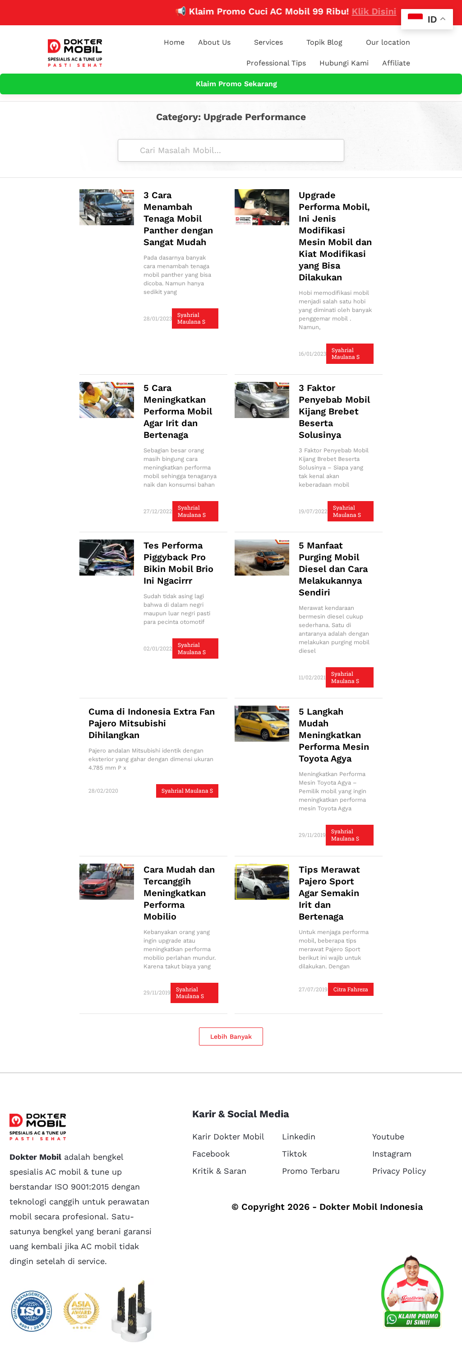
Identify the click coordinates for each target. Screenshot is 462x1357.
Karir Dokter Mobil (228, 1136)
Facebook (211, 1153)
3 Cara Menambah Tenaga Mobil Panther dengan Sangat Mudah (178, 218)
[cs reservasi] (412, 1293)
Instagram (391, 1153)
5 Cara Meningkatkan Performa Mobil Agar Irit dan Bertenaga (177, 411)
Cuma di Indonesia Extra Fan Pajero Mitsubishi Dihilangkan (151, 723)
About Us (214, 42)
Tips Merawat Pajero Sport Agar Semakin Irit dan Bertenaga (329, 893)
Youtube (388, 1136)
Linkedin (298, 1136)
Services (268, 42)
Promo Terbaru (311, 1171)
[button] (231, 1036)
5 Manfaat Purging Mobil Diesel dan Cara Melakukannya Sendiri (333, 569)
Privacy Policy (399, 1171)
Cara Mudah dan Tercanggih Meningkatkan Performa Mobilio (179, 893)
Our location (388, 42)
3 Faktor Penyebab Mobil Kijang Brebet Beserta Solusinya (334, 411)
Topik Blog (324, 42)
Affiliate (396, 63)
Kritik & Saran (219, 1171)
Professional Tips (276, 63)
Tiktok (294, 1153)
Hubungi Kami (344, 63)
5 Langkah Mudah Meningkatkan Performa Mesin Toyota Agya (334, 735)
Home (174, 42)
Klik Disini (352, 11)
